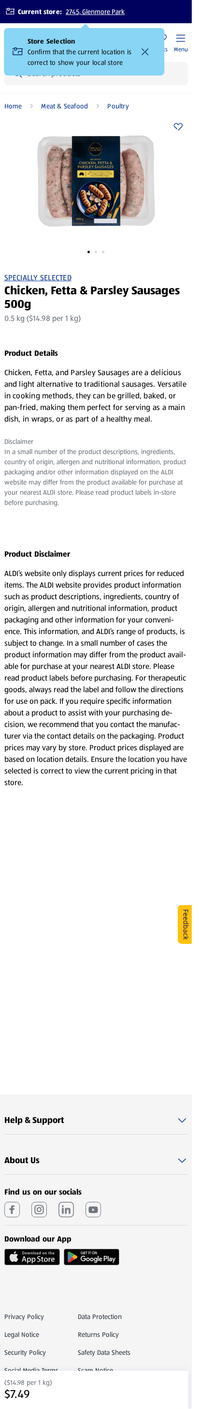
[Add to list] (178, 126)
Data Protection (100, 1316)
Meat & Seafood (64, 106)
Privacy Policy (24, 1316)
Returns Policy (98, 1334)
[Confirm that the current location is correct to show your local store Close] (145, 51)
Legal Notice (21, 1334)
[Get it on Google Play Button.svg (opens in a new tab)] (91, 1257)
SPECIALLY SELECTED (37, 278)
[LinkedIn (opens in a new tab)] (66, 1209)
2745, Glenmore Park (95, 11)
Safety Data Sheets (104, 1352)
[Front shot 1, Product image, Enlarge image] (96, 181)
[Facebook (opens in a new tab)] (12, 1209)
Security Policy (25, 1352)
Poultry (117, 106)
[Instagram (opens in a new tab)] (39, 1209)
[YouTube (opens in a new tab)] (93, 1209)
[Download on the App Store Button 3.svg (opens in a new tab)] (32, 1257)
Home (13, 106)
